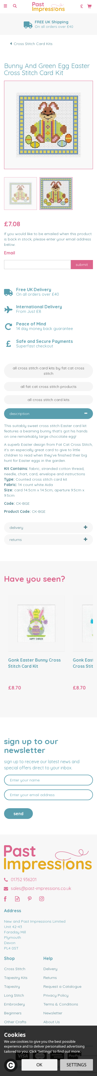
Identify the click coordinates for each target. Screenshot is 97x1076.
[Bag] (89, 6)
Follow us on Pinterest (29, 898)
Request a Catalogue (62, 986)
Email (9, 252)
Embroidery (14, 1004)
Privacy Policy (55, 995)
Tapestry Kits (15, 977)
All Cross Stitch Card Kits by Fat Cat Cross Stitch (48, 371)
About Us (51, 1021)
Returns (50, 977)
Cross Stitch (14, 968)
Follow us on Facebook (5, 898)
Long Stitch (14, 995)
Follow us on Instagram (41, 898)
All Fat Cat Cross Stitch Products (48, 386)
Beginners (13, 1013)
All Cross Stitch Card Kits (48, 399)
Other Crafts (15, 1021)
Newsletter (52, 1013)
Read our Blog (17, 898)
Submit (82, 264)
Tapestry (12, 986)
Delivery (50, 968)
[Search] (15, 6)
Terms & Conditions (60, 1004)
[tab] (48, 413)
